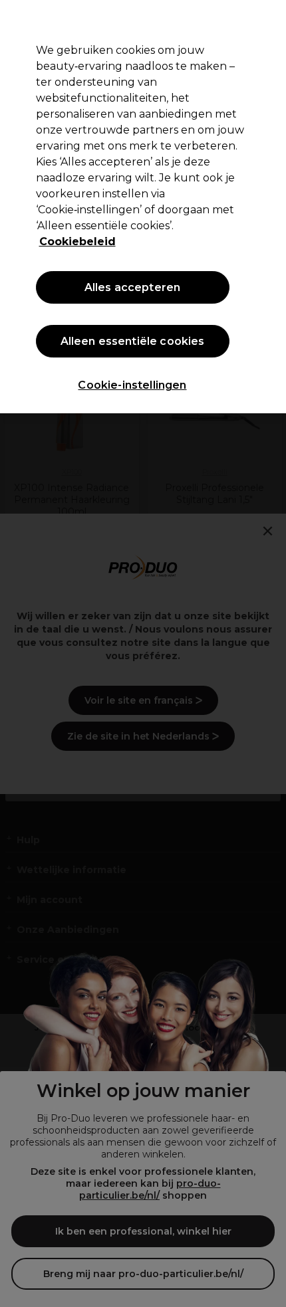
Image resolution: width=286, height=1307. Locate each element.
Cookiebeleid (77, 241)
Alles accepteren (132, 287)
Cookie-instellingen (132, 385)
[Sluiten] (264, 21)
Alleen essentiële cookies (133, 341)
